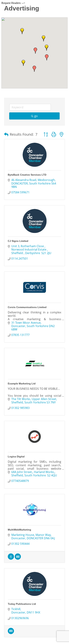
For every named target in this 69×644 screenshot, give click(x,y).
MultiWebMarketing (19, 529)
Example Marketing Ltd (22, 383)
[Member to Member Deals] (11, 559)
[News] (18, 559)
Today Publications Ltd (22, 603)
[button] (47, 57)
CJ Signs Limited (18, 241)
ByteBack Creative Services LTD (27, 174)
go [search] (36, 116)
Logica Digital (16, 456)
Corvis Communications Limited (27, 307)
